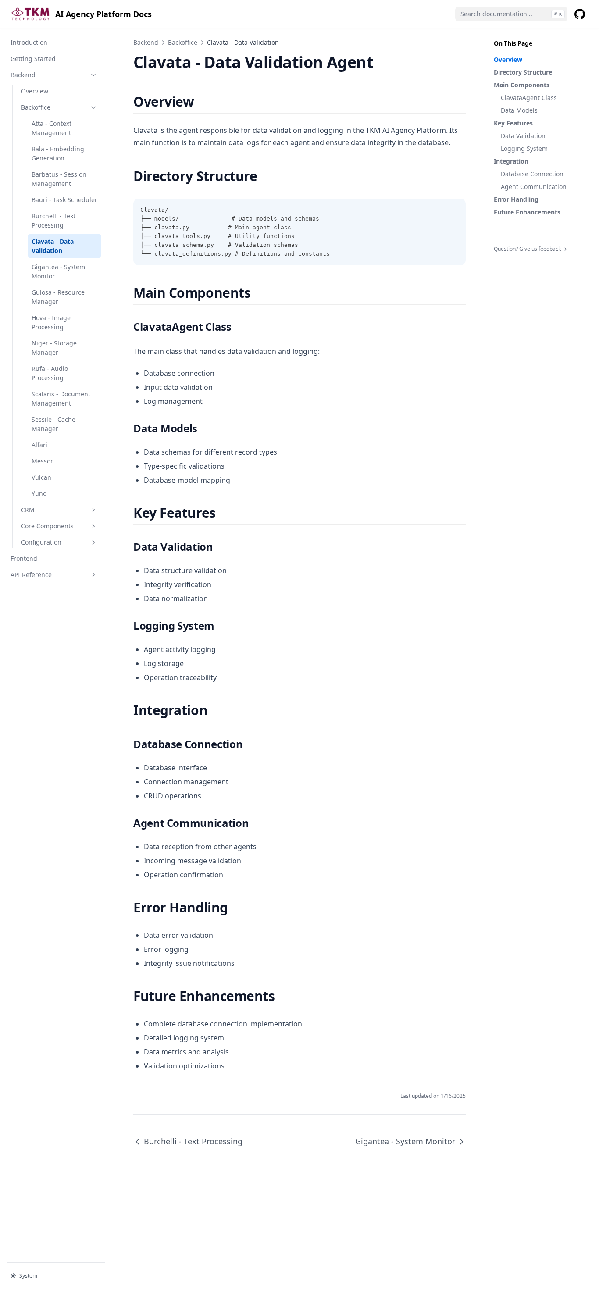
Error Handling (516, 199)
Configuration (41, 542)
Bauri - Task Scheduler (64, 200)
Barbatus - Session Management (59, 179)
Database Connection (532, 174)
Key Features (513, 123)
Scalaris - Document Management (61, 398)
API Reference (31, 574)
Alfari (39, 445)
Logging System (524, 148)
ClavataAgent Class (529, 97)
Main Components (521, 85)
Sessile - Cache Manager (53, 424)
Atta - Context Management (51, 128)
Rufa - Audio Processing (50, 373)
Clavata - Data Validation (53, 246)
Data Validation (523, 136)
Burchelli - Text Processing (53, 220)
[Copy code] (454, 210)
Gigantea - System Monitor (58, 271)
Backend (23, 75)
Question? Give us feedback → (530, 249)
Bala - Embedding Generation (58, 153)
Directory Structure (523, 72)
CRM (28, 510)
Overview (34, 91)
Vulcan (41, 477)
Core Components (47, 526)
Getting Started (33, 58)
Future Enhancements (527, 212)
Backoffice (35, 107)
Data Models (519, 110)
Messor (42, 461)
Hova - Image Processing (51, 322)
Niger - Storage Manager (54, 347)
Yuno (39, 493)
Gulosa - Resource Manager (58, 297)
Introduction (29, 42)
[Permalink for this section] (201, 101)
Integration (511, 161)
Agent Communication (534, 186)
